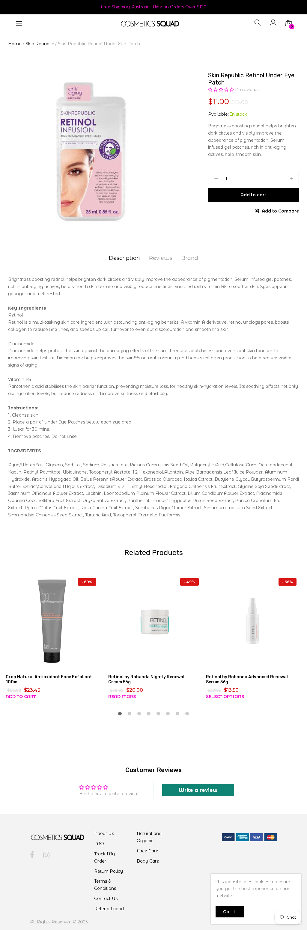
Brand (189, 258)
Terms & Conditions (105, 884)
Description (124, 258)
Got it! (230, 911)
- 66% (287, 582)
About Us (104, 833)
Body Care (148, 861)
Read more (122, 696)
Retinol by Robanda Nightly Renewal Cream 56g (146, 679)
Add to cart (21, 696)
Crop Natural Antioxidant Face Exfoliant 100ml (49, 679)
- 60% (87, 582)
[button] (221, 89)
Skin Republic (39, 43)
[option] (91, 151)
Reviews (160, 258)
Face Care (147, 851)
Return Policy (108, 871)
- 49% (189, 582)
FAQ (99, 843)
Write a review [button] (198, 790)
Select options (225, 696)
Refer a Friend (109, 908)
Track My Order (104, 857)
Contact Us (106, 898)
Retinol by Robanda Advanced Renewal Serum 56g (247, 679)
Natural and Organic (149, 837)
